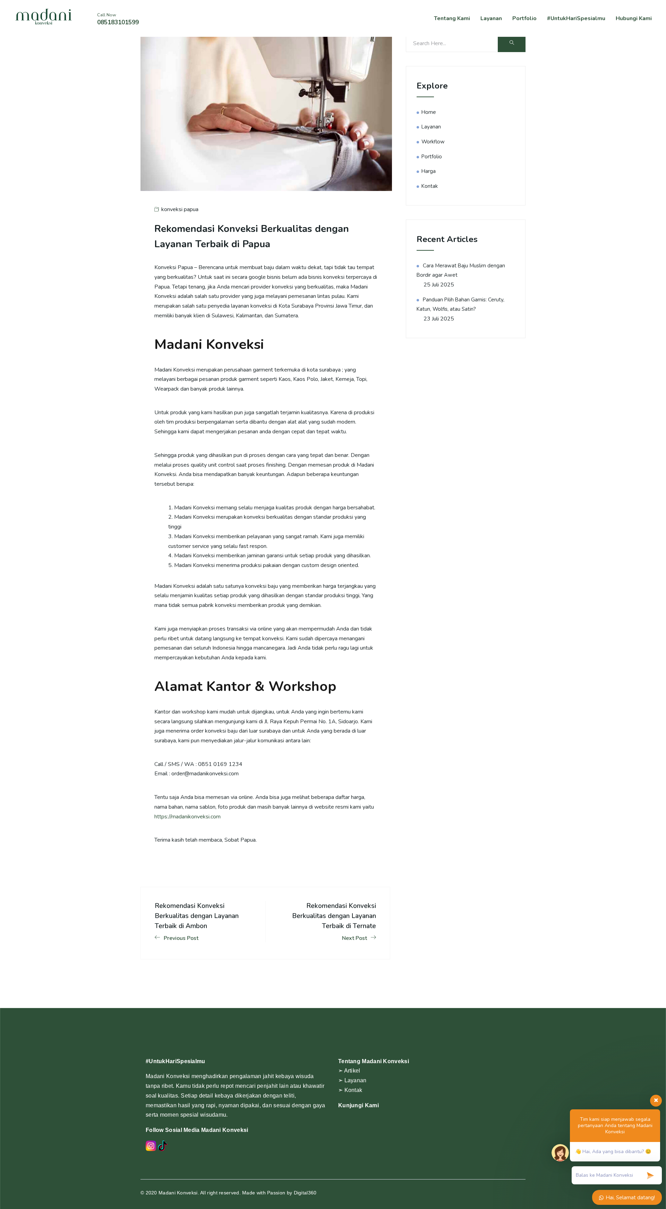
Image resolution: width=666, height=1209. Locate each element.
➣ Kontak (350, 1090)
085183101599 (118, 22)
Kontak (429, 186)
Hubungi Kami (634, 18)
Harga (428, 171)
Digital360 (305, 1192)
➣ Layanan (352, 1080)
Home (428, 112)
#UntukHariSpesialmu (576, 18)
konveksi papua (179, 209)
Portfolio (524, 18)
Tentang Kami (452, 18)
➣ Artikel (349, 1071)
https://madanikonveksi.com (187, 816)
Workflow (433, 141)
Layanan (491, 18)
